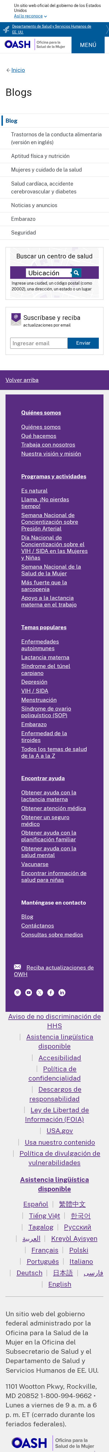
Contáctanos (37, 925)
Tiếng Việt (44, 1216)
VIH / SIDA (34, 691)
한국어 (81, 1216)
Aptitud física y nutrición (40, 156)
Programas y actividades (53, 476)
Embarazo (23, 219)
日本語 (63, 1273)
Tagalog (40, 1227)
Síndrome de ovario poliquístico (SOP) (46, 711)
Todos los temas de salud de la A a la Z (54, 752)
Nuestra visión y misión (51, 453)
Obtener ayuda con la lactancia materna (48, 795)
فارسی (93, 1273)
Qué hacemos (38, 436)
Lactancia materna (45, 657)
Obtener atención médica (53, 808)
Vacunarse (35, 864)
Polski (78, 1250)
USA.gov (60, 1130)
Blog (11, 120)
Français (44, 1250)
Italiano (81, 1261)
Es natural (34, 490)
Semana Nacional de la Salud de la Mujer (51, 570)
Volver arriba (22, 380)
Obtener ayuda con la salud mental (48, 851)
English (59, 1284)
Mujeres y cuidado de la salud (46, 170)
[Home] (34, 48)
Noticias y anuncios (34, 205)
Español (35, 1204)
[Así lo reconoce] (54, 11)
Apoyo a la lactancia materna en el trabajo (49, 601)
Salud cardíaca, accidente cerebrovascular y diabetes (43, 188)
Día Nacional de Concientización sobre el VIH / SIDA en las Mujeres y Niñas (54, 547)
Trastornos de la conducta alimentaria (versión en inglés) (56, 138)
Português (43, 1261)
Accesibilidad (59, 1058)
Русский (77, 1227)
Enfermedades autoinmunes (40, 644)
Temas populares (44, 627)
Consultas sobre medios (52, 934)
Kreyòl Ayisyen (74, 1238)
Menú (88, 45)
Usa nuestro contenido (60, 1142)
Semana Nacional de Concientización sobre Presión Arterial (49, 522)
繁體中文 (72, 1204)
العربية (31, 1238)
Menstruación (39, 700)
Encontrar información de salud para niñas (54, 876)
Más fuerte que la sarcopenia (44, 585)
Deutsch (29, 1273)
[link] (20, 966)
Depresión (34, 682)
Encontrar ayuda (43, 778)
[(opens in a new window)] (29, 994)
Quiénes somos (41, 412)
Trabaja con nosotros (48, 444)
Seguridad (23, 233)
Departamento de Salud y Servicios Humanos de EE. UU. (51, 29)
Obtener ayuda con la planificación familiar (48, 836)
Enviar (83, 343)
